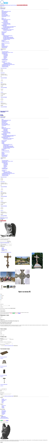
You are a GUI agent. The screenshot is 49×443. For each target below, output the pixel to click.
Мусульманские (6, 55)
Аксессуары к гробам (4, 14)
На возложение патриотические (6, 136)
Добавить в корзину (13, 308)
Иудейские (3, 412)
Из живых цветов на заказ (6, 23)
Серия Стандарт (5, 20)
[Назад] (3, 389)
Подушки (3, 45)
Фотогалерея (3, 400)
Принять (2, 442)
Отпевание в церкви (5, 59)
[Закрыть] (1, 389)
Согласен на (7, 345)
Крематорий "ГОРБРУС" (7, 171)
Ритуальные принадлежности (6, 151)
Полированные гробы (5, 120)
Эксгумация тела (4, 61)
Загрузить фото (12, 339)
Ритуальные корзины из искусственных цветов (9, 26)
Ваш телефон (9, 241)
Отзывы (3, 401)
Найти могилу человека (5, 66)
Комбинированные (4, 133)
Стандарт (2, 295)
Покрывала (3, 44)
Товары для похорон (4, 47)
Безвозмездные (4, 405)
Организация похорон (5, 53)
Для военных (5, 57)
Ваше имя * (1, 338)
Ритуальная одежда (4, 46)
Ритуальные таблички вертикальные (8, 145)
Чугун (2, 298)
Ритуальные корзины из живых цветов (8, 27)
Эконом (3, 406)
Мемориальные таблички (6, 39)
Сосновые (3, 33)
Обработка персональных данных (4, 242)
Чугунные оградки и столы (5, 41)
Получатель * (2, 393)
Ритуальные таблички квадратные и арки (8, 38)
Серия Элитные (5, 21)
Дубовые (3, 142)
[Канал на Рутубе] (2, 419)
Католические (5, 56)
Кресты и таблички (4, 31)
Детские (5, 58)
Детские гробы (4, 16)
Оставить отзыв (15, 345)
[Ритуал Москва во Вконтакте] (1, 419)
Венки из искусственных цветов (6, 19)
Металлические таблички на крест (7, 35)
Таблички (3, 34)
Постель (3, 43)
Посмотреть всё (2, 218)
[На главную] (24, 2)
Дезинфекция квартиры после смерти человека (8, 64)
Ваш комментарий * (3, 344)
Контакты (6, 217)
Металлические (4, 32)
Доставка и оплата (2, 217)
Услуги (2, 49)
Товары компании (2, 8)
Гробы (2, 10)
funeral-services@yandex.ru (4, 417)
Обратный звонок (3, 246)
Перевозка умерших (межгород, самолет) (7, 52)
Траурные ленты (4, 18)
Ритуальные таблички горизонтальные (8, 37)
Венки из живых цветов (5, 22)
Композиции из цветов (5, 28)
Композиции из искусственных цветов (8, 29)
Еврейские (5, 165)
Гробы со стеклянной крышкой (6, 15)
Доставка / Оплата (4, 399)
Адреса (3, 402)
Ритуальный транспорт (5, 51)
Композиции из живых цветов (7, 30)
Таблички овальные (6, 36)
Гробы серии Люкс (4, 12)
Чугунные (3, 40)
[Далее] (5, 389)
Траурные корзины (4, 25)
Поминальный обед (4, 168)
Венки (3, 126)
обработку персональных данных (9, 345)
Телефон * (1, 394)
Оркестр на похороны (5, 174)
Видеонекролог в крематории (6, 65)
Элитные (3, 407)
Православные (6, 54)
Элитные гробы (4, 13)
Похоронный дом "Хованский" (8, 63)
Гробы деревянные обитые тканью (6, 11)
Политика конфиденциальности (4, 418)
